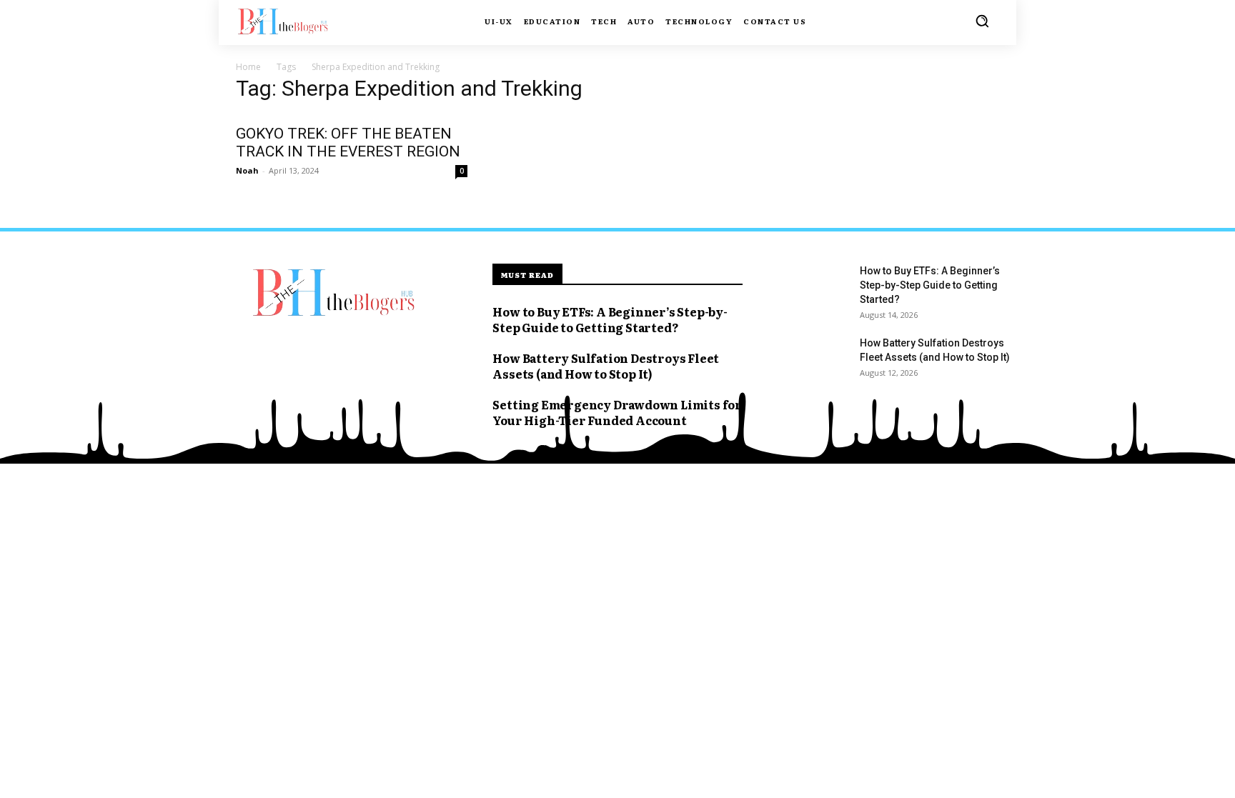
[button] (982, 21)
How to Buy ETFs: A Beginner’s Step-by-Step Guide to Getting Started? (609, 319)
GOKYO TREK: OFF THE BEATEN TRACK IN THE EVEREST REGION (348, 142)
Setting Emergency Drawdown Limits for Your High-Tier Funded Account (617, 412)
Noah (247, 170)
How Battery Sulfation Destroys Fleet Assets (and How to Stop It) (605, 365)
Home (248, 67)
